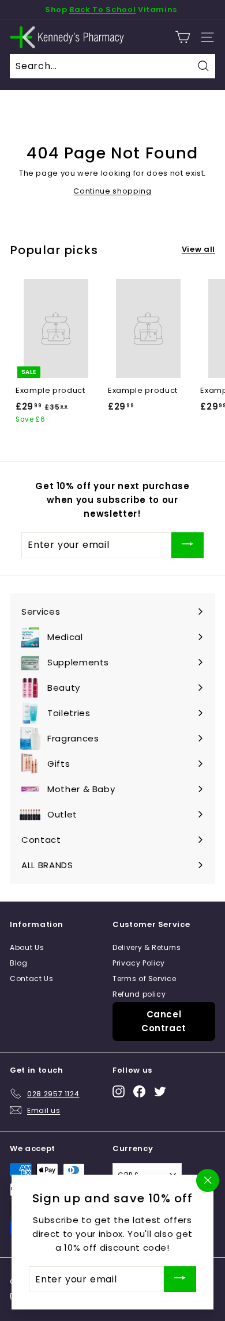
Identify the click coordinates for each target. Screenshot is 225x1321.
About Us (27, 947)
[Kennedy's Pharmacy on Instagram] (118, 1091)
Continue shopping (112, 191)
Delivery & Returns (146, 947)
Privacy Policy (138, 963)
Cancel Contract (163, 1021)
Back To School (102, 9)
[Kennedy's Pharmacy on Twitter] (160, 1091)
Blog (19, 963)
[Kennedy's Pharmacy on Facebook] (139, 1091)
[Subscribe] (187, 545)
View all (198, 249)
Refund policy (139, 994)
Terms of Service (144, 978)
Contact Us (32, 978)
